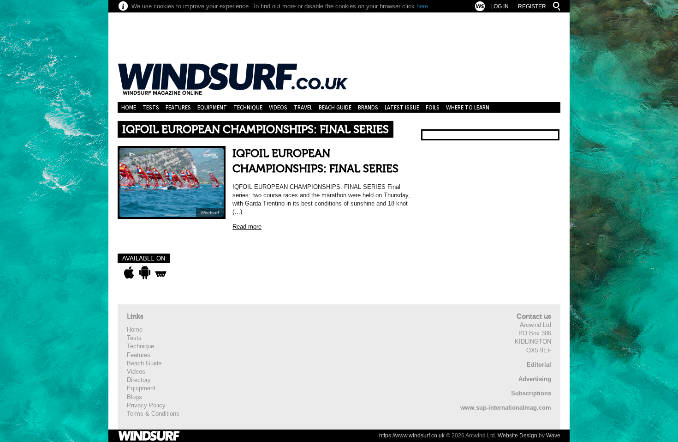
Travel (303, 107)
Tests (151, 107)
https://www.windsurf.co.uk (412, 435)
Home (128, 107)
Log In (499, 6)
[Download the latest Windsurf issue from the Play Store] (144, 272)
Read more (247, 226)
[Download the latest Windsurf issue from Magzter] (161, 272)
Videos (278, 107)
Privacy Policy (146, 405)
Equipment (212, 107)
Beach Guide (335, 107)
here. (423, 6)
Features (178, 107)
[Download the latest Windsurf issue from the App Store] (129, 272)
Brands (368, 107)
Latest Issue (402, 107)
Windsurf (210, 212)
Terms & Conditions (153, 413)
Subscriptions (531, 393)
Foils (433, 107)
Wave (553, 435)
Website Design (517, 435)
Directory (139, 379)
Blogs (134, 397)
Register (532, 6)
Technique (247, 107)
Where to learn (467, 107)
